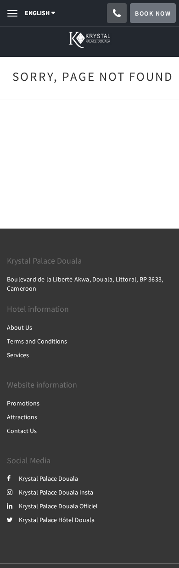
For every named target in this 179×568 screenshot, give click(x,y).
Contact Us (22, 431)
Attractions (22, 417)
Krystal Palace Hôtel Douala (57, 520)
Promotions (23, 403)
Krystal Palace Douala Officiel (58, 506)
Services (18, 355)
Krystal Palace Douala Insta (56, 492)
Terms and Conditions (37, 341)
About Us (19, 327)
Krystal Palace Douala (48, 478)
